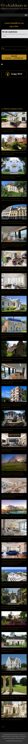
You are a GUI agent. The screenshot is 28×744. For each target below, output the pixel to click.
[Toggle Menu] (26, 15)
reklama (17, 738)
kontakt (23, 738)
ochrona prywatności (9, 738)
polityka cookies (6, 736)
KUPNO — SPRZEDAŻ (14, 57)
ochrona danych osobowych (18, 736)
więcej (3, 727)
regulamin (22, 734)
